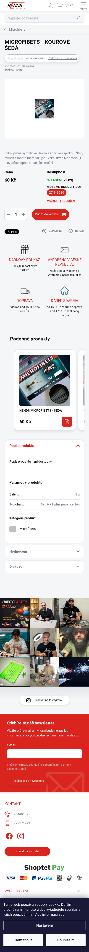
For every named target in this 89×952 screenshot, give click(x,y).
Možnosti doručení (61, 201)
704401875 (22, 814)
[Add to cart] (67, 422)
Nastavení (44, 925)
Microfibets (28, 529)
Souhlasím (66, 940)
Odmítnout (23, 940)
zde (61, 914)
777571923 (22, 823)
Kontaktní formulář (27, 851)
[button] (9, 391)
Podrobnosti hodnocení (62, 58)
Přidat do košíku (46, 214)
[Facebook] (9, 835)
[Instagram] (20, 835)
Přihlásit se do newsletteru (28, 780)
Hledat (78, 18)
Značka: (13, 70)
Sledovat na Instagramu (48, 700)
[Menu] (83, 5)
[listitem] (45, 390)
